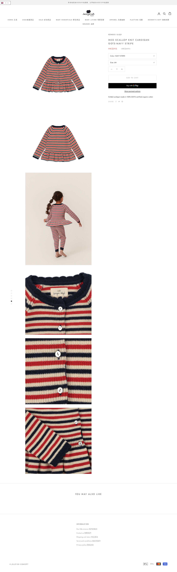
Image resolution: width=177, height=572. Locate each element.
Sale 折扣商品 (45, 20)
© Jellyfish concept (19, 564)
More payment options (132, 91)
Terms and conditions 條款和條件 (88, 541)
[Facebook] (116, 101)
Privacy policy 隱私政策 (85, 545)
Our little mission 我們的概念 (86, 529)
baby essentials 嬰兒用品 (68, 20)
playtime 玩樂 (136, 20)
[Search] (164, 13)
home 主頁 (12, 20)
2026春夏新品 (28, 20)
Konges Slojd (115, 34)
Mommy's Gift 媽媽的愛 (158, 20)
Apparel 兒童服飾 (117, 20)
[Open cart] (170, 13)
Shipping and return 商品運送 (87, 537)
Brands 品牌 (88, 24)
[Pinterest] (122, 101)
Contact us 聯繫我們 (83, 533)
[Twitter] (119, 101)
